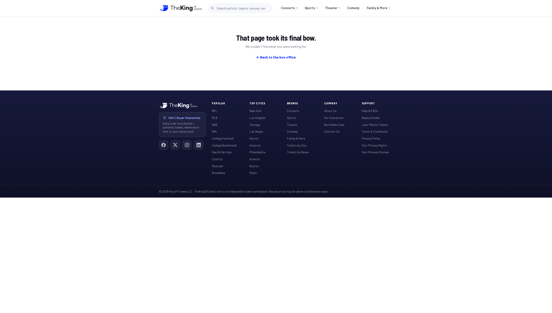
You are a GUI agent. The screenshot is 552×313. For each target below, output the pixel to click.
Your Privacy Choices (375, 152)
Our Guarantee (333, 118)
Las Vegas (256, 131)
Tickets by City (296, 145)
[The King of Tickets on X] (175, 145)
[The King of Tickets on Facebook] (163, 145)
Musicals (217, 166)
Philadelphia (257, 152)
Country (217, 159)
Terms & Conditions (375, 131)
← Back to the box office (276, 57)
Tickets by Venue (298, 152)
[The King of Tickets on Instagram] (187, 145)
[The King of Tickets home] (181, 8)
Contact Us (331, 131)
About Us (330, 111)
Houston (255, 145)
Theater (332, 8)
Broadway (218, 173)
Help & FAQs (370, 111)
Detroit (254, 138)
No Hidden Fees (334, 125)
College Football (222, 138)
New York (255, 111)
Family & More (378, 8)
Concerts (289, 8)
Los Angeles (257, 118)
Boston (254, 166)
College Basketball (224, 145)
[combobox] (240, 8)
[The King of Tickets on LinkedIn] (198, 145)
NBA (215, 125)
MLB (214, 118)
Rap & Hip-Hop (222, 152)
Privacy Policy (371, 138)
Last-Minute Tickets (375, 125)
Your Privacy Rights (374, 145)
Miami (253, 173)
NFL (214, 111)
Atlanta (254, 159)
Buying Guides (371, 118)
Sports (311, 8)
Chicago (254, 125)
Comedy (353, 8)
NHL (215, 131)
